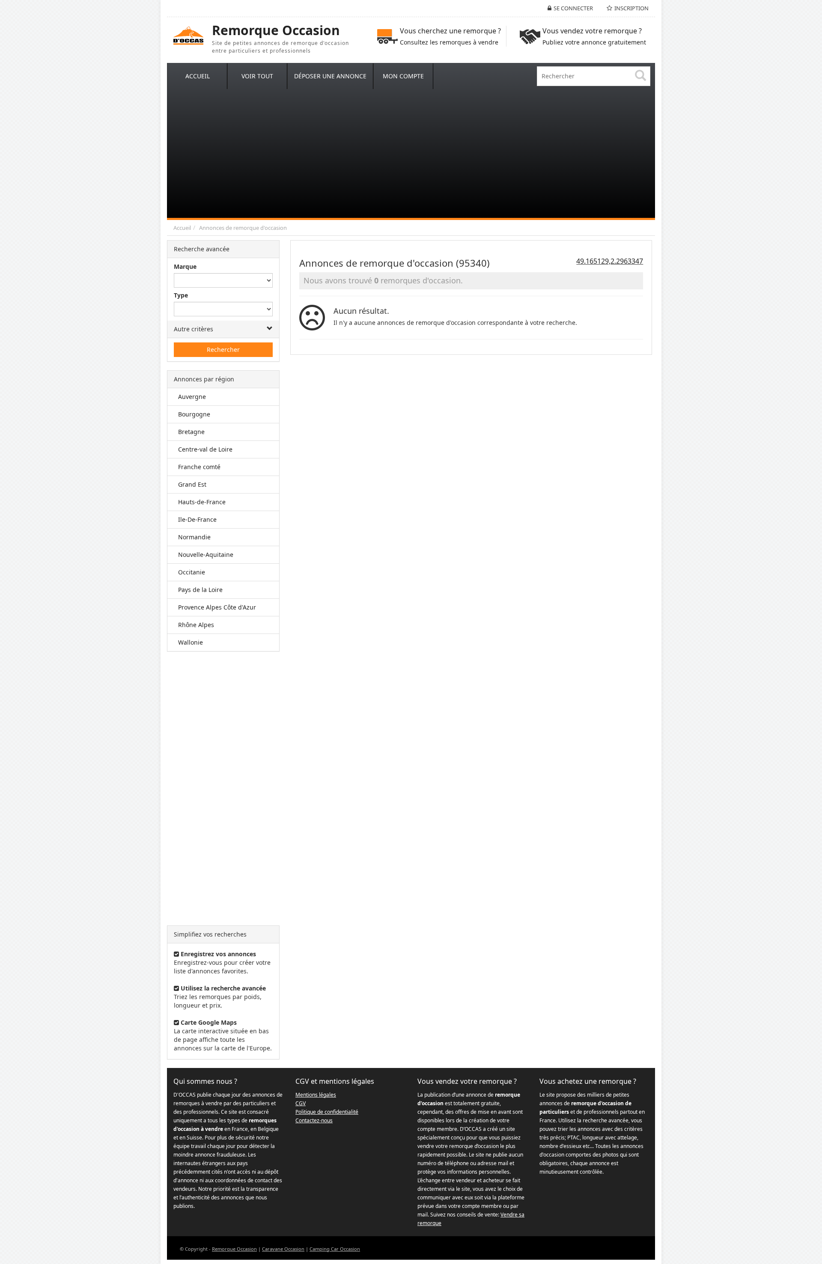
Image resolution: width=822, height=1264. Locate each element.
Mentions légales (315, 1094)
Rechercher (223, 349)
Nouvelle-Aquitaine (205, 554)
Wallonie (190, 642)
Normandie (194, 537)
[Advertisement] (411, 154)
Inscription (631, 8)
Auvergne (192, 397)
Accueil (182, 228)
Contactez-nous (314, 1120)
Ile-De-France (197, 519)
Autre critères (193, 329)
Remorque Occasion (234, 1249)
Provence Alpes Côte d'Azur (217, 607)
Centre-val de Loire (205, 449)
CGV (300, 1103)
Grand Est (192, 484)
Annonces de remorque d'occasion (243, 228)
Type (181, 295)
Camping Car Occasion (335, 1249)
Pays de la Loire (200, 590)
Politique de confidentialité (326, 1111)
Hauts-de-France (202, 502)
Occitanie (191, 572)
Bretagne (191, 432)
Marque (185, 266)
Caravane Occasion (283, 1249)
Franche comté (199, 467)
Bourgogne (194, 414)
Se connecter (573, 8)
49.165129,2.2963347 (609, 261)
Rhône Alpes (196, 625)
